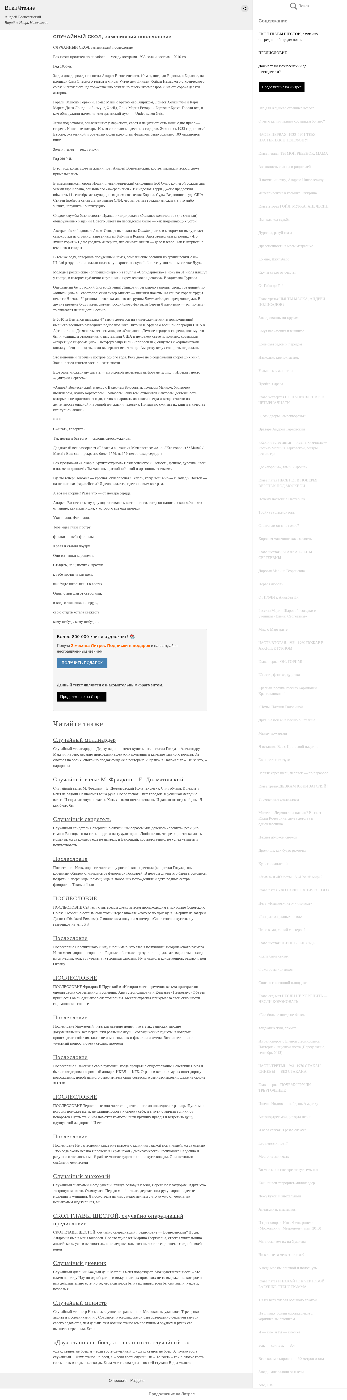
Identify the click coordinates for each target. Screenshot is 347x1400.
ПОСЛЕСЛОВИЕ (75, 898)
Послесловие (70, 858)
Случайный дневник (79, 1263)
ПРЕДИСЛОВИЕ (272, 52)
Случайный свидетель (82, 819)
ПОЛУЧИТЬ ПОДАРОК (82, 663)
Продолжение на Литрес (281, 86)
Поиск (299, 6)
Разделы (137, 1381)
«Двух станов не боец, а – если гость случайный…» (121, 1342)
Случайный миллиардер (84, 739)
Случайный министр (80, 1302)
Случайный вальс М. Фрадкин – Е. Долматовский (118, 779)
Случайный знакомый (81, 1176)
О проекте (118, 1381)
